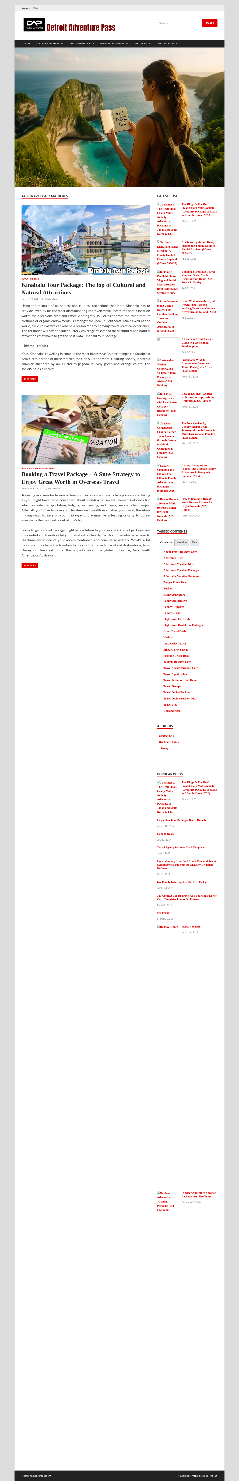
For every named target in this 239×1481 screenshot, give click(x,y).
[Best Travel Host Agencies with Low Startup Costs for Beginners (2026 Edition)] (168, 394)
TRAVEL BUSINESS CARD (80, 43)
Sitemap (163, 748)
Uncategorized (172, 710)
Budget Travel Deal (175, 582)
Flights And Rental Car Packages (183, 625)
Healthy (168, 637)
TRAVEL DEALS (140, 43)
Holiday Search (191, 926)
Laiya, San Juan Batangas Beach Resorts (181, 820)
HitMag (213, 1475)
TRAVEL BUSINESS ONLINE (112, 43)
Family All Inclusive (175, 600)
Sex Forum (163, 912)
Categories (166, 542)
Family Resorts (172, 612)
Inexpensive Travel (174, 643)
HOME (27, 43)
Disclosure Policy (169, 741)
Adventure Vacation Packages (181, 570)
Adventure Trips (30, 279)
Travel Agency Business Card (180, 667)
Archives (182, 542)
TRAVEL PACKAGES (165, 43)
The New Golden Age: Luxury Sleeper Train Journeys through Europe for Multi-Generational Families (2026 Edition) (199, 430)
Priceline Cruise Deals (176, 655)
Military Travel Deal (175, 649)
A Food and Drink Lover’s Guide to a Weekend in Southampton (197, 343)
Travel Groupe (172, 686)
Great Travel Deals (174, 631)
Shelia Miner (51, 299)
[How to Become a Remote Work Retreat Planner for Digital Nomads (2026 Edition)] (168, 499)
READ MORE (29, 378)
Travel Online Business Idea (179, 698)
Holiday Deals (165, 833)
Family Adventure (174, 594)
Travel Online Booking (176, 692)
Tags (194, 542)
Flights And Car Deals (176, 619)
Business (168, 588)
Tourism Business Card (177, 661)
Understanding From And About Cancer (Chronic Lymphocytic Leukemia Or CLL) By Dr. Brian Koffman (187, 865)
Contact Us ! (166, 735)
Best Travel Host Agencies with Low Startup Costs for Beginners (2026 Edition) (198, 397)
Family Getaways (173, 606)
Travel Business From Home (180, 680)
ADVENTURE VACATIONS (48, 43)
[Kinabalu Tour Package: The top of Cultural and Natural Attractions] (86, 240)
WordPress (197, 1475)
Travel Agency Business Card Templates (181, 847)
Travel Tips (170, 704)
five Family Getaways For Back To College (182, 882)
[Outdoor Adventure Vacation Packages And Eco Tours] (168, 1193)
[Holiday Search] (168, 927)
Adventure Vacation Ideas (178, 564)
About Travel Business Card (180, 551)
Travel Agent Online (175, 674)
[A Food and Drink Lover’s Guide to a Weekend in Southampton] (168, 339)
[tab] (166, 542)
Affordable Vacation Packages (38, 468)
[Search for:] (187, 23)
